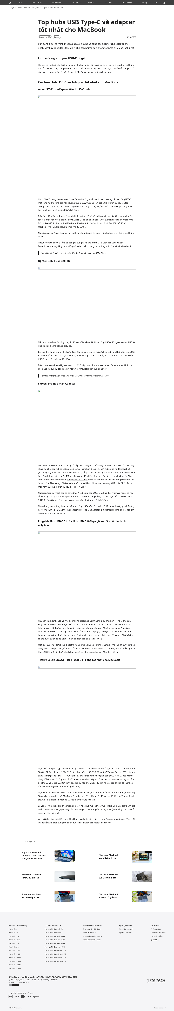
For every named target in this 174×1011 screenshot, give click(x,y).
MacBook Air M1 (14, 936)
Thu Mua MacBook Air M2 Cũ (55, 940)
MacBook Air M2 (14, 940)
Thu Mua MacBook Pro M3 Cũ (55, 958)
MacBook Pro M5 (15, 968)
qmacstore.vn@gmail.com (20, 982)
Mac (20, 3)
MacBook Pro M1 (15, 954)
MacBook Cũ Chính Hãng (18, 926)
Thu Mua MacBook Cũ (53, 926)
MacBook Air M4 (14, 947)
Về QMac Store (156, 929)
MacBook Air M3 (14, 943)
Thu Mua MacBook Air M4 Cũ (55, 947)
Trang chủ (12, 8)
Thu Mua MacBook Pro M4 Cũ (55, 961)
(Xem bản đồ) (53, 980)
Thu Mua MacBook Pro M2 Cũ (55, 954)
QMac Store (63, 47)
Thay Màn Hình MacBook (92, 929)
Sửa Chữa (108, 3)
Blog (20, 8)
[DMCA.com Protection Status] (46, 985)
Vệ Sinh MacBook (125, 933)
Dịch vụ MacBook (125, 926)
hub (71, 43)
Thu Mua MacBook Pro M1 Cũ (55, 950)
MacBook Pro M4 (15, 965)
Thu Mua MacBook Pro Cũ (54, 933)
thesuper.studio (159, 1008)
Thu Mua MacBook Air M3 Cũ (55, 943)
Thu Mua (91, 3)
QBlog (144, 3)
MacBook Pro (37, 3)
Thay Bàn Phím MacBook (92, 940)
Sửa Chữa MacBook (126, 929)
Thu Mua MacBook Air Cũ (54, 929)
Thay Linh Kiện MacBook (92, 926)
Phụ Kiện (75, 3)
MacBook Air (56, 3)
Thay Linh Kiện (127, 3)
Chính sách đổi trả (157, 936)
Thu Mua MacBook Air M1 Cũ (55, 936)
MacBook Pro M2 (15, 958)
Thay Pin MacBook (89, 933)
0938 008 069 (157, 980)
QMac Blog (154, 940)
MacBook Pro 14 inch (77, 479)
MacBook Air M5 (14, 950)
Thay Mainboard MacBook (92, 936)
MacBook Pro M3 (15, 961)
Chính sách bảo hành (158, 933)
